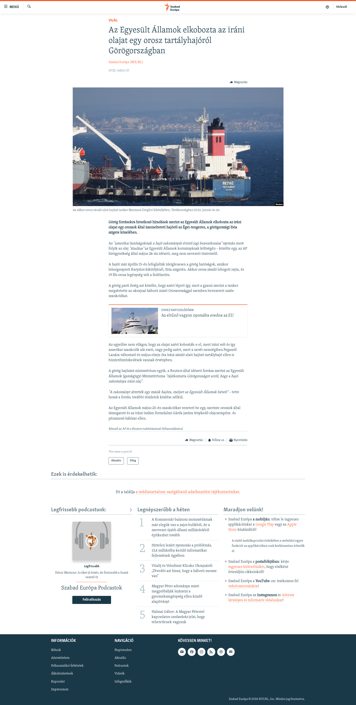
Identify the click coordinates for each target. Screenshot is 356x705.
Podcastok (122, 665)
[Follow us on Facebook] (192, 652)
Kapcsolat (58, 681)
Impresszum (59, 689)
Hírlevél (341, 7)
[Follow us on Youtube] (182, 652)
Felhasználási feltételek (67, 665)
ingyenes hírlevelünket (246, 567)
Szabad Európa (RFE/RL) (126, 62)
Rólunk (56, 650)
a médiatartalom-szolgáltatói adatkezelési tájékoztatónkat (187, 492)
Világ (113, 20)
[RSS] (211, 652)
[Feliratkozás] (231, 652)
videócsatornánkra (243, 586)
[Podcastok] (327, 7)
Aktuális (120, 658)
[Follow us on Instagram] (201, 652)
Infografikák (123, 681)
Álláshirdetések (62, 673)
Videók (119, 673)
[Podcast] (221, 652)
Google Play (264, 525)
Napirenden (123, 650)
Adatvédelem (60, 658)
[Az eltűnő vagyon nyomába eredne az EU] (134, 321)
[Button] (238, 82)
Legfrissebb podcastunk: (78, 510)
